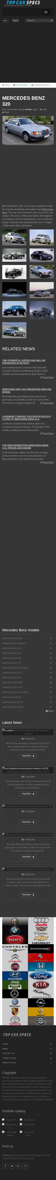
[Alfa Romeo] (15, 921)
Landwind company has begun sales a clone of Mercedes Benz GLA (26, 417)
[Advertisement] (28, 52)
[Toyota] (15, 1020)
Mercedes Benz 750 (11, 697)
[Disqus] (28, 507)
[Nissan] (41, 1020)
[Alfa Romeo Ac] (10, 1126)
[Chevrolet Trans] (28, 1134)
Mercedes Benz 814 (11, 677)
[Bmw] (15, 930)
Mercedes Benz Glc (12, 648)
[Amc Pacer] (28, 1120)
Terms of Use (9, 1058)
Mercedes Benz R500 (12, 682)
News (5, 1049)
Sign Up (15, 20)
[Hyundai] (15, 975)
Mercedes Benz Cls (12, 653)
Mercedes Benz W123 (12, 702)
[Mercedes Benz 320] (28, 130)
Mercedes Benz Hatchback (15, 668)
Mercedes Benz (21, 85)
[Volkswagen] (15, 1002)
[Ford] (41, 975)
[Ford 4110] (10, 1120)
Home (7, 85)
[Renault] (41, 1011)
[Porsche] (15, 1011)
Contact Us (8, 1053)
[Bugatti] (15, 939)
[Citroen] (15, 957)
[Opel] (41, 1002)
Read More (48, 377)
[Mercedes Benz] (15, 993)
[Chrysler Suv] (28, 1125)
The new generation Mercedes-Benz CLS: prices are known (25, 446)
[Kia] (41, 984)
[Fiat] (15, 966)
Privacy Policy (9, 1063)
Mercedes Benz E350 (12, 638)
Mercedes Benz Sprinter (14, 643)
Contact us (7, 1155)
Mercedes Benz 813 (11, 663)
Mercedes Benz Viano (12, 707)
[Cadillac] (41, 930)
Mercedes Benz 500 (11, 658)
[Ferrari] (41, 957)
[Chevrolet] (41, 939)
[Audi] (41, 921)
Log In (5, 20)
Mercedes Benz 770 (11, 673)
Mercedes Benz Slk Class (15, 692)
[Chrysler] (15, 948)
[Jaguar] (41, 993)
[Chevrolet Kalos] (10, 1134)
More (51, 711)
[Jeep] (15, 984)
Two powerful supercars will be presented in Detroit (23, 361)
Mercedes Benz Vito (12, 687)
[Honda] (41, 966)
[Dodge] (41, 948)
